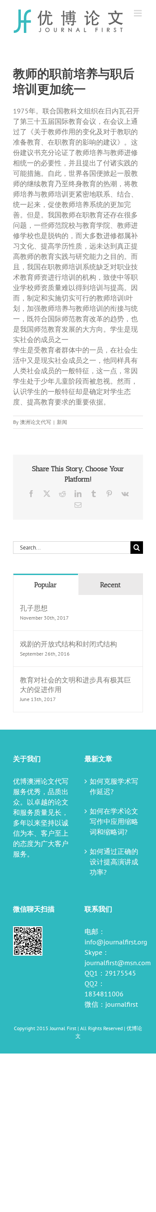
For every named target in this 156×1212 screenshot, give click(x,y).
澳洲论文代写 (35, 422)
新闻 (62, 422)
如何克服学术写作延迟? (114, 786)
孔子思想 (34, 608)
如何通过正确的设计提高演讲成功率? (114, 861)
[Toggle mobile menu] (138, 13)
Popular (45, 585)
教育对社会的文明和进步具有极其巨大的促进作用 (75, 684)
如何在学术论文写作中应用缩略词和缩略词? (114, 821)
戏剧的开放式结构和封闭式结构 (68, 644)
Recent (110, 585)
